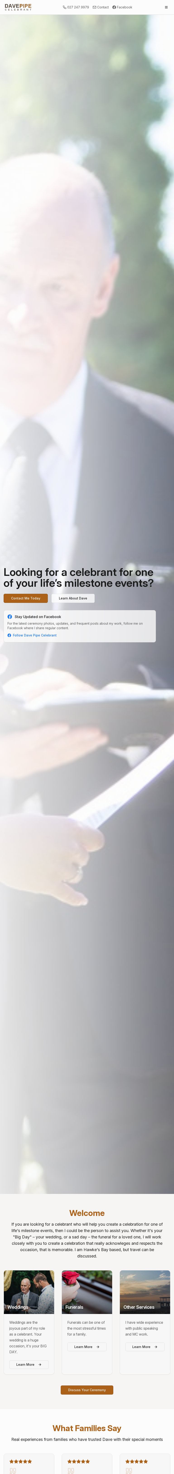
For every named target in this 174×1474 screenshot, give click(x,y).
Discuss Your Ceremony (87, 1390)
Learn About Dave (73, 598)
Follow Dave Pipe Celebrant (35, 635)
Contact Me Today (25, 598)
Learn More (25, 1364)
